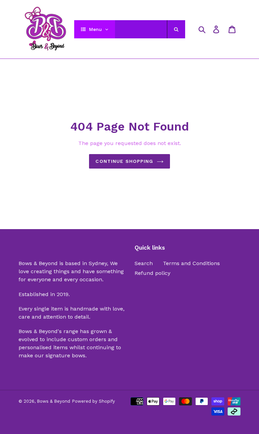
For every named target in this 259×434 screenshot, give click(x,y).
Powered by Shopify (93, 401)
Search (144, 263)
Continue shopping (124, 161)
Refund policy (152, 273)
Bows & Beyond (53, 401)
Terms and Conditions (191, 263)
